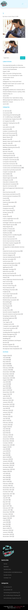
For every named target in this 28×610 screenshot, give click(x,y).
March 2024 (6, 398)
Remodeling (6, 302)
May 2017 (5, 502)
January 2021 (6, 425)
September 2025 (8, 378)
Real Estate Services (9, 298)
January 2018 (6, 486)
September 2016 (7, 516)
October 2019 (7, 443)
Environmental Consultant (10, 196)
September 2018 (7, 469)
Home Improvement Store (10, 241)
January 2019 (6, 461)
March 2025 (6, 390)
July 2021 (5, 418)
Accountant (6, 113)
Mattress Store (7, 271)
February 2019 (7, 459)
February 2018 (7, 484)
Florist (4, 214)
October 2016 (7, 514)
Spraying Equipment (9, 318)
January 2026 (7, 370)
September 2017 (7, 494)
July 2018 (5, 473)
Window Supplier (8, 344)
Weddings (6, 338)
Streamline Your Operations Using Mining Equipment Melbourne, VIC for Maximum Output (13, 100)
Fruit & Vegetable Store (10, 218)
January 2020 (7, 437)
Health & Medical (8, 231)
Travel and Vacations (9, 328)
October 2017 (7, 492)
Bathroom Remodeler (9, 135)
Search (22, 58)
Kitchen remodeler (8, 259)
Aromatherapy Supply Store (11, 119)
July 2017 (5, 498)
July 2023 (5, 408)
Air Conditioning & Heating (10, 117)
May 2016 (5, 524)
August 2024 (6, 394)
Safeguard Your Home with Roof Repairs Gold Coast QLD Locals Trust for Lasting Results (13, 83)
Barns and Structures (9, 133)
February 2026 (7, 368)
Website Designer (8, 336)
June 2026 (6, 360)
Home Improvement (9, 239)
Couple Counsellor (8, 172)
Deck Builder (6, 174)
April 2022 (6, 414)
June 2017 (6, 500)
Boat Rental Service (8, 145)
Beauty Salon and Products (11, 141)
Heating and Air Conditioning (11, 235)
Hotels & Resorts (8, 245)
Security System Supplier (10, 312)
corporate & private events (11, 170)
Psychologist (6, 296)
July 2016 (5, 520)
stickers (5, 320)
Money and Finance (8, 273)
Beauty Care (6, 139)
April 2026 (6, 364)
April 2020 (6, 433)
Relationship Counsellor (10, 300)
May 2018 (5, 477)
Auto (4, 125)
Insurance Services (8, 253)
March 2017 (6, 506)
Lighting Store (7, 267)
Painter (5, 277)
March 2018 (6, 481)
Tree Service (6, 330)
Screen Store (7, 310)
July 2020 (5, 429)
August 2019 (6, 447)
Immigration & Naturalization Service (13, 247)
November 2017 (7, 490)
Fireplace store (7, 208)
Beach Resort (7, 137)
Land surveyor (7, 261)
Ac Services (6, 111)
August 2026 (6, 355)
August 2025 (6, 380)
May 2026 (5, 362)
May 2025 (5, 386)
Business (5, 149)
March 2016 (6, 528)
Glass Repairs (7, 227)
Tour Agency (6, 322)
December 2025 (7, 372)
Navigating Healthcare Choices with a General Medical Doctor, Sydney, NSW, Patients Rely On (14, 92)
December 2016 (7, 512)
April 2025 (6, 388)
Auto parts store (8, 127)
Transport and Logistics (10, 326)
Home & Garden (7, 237)
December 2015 (7, 534)
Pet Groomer (7, 283)
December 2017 (7, 488)
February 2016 (7, 530)
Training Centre (7, 324)
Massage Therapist (8, 269)
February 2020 (7, 435)
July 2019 (5, 449)
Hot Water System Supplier (11, 243)
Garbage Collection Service (11, 223)
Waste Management (9, 334)
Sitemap (18, 608)
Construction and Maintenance (12, 168)
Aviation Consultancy (9, 131)
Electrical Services (8, 192)
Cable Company (7, 153)
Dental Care (6, 176)
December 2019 (7, 439)
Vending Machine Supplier (10, 332)
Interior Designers (8, 255)
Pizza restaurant (7, 287)
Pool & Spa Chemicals (9, 294)
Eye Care (5, 200)
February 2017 (7, 508)
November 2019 (7, 441)
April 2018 (5, 479)
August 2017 (6, 496)
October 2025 (7, 376)
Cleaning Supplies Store (10, 157)
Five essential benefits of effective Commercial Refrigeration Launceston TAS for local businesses (14, 67)
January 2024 (7, 402)
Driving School (7, 180)
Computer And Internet (10, 160)
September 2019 (7, 445)
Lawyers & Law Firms (9, 265)
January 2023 (7, 412)
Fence (4, 204)
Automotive (6, 129)
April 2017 (5, 504)
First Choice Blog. (18, 606)
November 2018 (7, 465)
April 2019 (5, 455)
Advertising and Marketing (10, 115)
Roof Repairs (6, 306)
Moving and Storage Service (11, 275)
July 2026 (5, 357)
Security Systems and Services (12, 314)
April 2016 (5, 526)
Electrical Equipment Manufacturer (13, 188)
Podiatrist (5, 292)
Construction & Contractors (11, 166)
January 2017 (6, 510)
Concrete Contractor (9, 164)
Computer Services (8, 162)
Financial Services (8, 206)
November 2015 (7, 536)
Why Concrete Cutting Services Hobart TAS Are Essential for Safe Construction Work (12, 75)
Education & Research (9, 182)
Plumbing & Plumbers (9, 290)
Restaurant (6, 304)
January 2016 (6, 532)
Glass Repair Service (9, 225)
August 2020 (6, 427)
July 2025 (5, 382)
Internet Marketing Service (11, 257)
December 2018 (7, 463)
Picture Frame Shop (8, 285)
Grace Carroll (7, 16)
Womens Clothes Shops (10, 346)
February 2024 (7, 400)
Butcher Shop (7, 151)
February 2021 (7, 422)
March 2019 (6, 457)
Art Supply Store (7, 121)
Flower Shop (6, 216)
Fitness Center (7, 212)
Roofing (5, 308)
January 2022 (7, 416)
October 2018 (7, 467)
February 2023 (7, 410)
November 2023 (7, 406)
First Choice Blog (8, 210)
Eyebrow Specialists (8, 202)
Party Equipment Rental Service (12, 279)
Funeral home (7, 220)
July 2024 (5, 396)
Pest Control (6, 281)
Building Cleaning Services (10, 147)
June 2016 (6, 522)
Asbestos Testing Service (10, 123)
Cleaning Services (8, 155)
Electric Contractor (8, 186)
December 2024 (7, 392)
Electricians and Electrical (10, 194)
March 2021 (6, 420)
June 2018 (6, 475)
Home (5, 564)
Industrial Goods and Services (11, 251)
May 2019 (5, 453)
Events (5, 198)
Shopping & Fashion (8, 316)
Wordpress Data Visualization (11, 349)
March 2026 (6, 366)
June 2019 (5, 451)
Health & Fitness (7, 229)
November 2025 (7, 374)
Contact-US (7, 578)
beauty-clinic (7, 143)
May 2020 (5, 431)
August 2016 (6, 518)
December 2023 (7, 404)
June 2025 (6, 384)
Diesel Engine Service (9, 178)
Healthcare (6, 233)
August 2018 (6, 471)
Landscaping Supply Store (10, 263)
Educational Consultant (10, 184)
